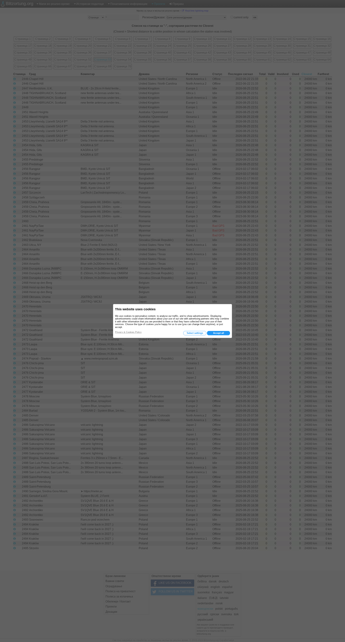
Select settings (195, 333)
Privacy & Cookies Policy (128, 332)
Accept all (218, 333)
